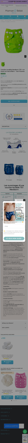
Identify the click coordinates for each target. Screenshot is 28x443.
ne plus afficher (20, 200)
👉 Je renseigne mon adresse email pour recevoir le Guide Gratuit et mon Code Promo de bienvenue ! (14, 232)
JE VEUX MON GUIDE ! (14, 238)
